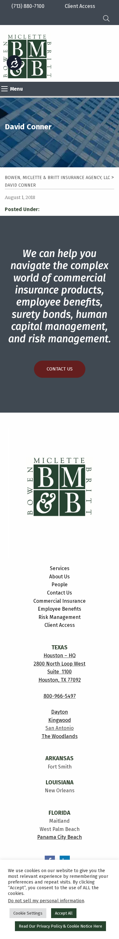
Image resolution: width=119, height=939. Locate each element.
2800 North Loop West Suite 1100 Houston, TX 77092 (59, 672)
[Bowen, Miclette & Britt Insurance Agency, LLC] (27, 57)
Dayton (59, 712)
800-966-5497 (59, 696)
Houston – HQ (59, 656)
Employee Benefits (59, 609)
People (59, 585)
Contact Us (60, 369)
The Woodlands (60, 736)
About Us (59, 577)
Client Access (59, 625)
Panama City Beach (59, 837)
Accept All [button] (64, 913)
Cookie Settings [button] (28, 913)
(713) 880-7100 (27, 6)
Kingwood (59, 720)
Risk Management (59, 617)
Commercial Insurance (59, 601)
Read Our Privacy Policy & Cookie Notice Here (60, 926)
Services (59, 568)
